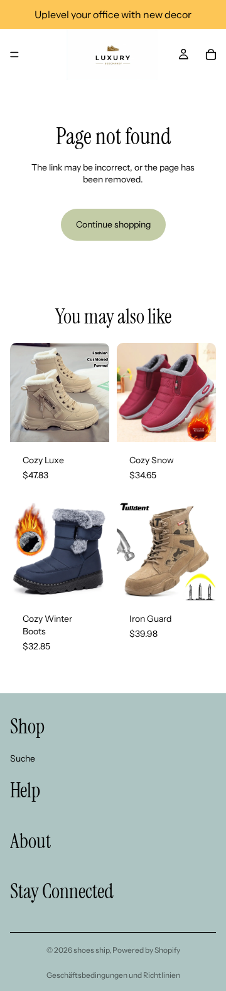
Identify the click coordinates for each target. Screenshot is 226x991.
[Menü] (14, 54)
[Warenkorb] (211, 54)
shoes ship (91, 950)
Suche (22, 758)
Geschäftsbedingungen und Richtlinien (113, 975)
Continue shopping (113, 224)
